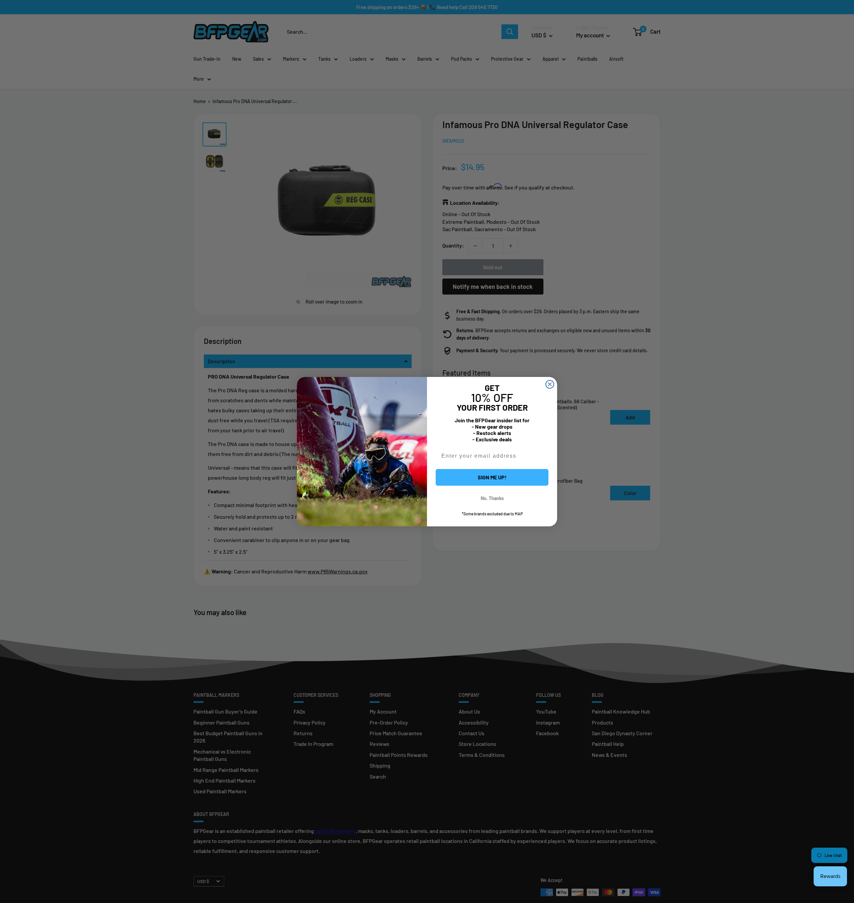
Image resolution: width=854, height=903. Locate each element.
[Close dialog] (550, 384)
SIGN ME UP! (492, 477)
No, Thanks (492, 498)
